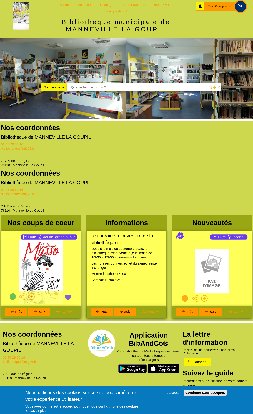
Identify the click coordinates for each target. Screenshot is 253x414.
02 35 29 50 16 (12, 144)
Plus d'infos (43, 270)
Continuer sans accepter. (205, 393)
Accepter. (174, 393)
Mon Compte (218, 6)
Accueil (65, 5)
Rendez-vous (162, 5)
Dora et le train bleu (212, 240)
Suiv (41, 311)
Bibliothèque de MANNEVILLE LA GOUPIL (46, 137)
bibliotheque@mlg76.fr (17, 148)
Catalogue (107, 5)
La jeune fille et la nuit (41, 240)
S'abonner (199, 362)
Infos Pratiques (134, 5)
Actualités (85, 5)
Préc (18, 311)
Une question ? (116, 11)
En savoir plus (35, 411)
